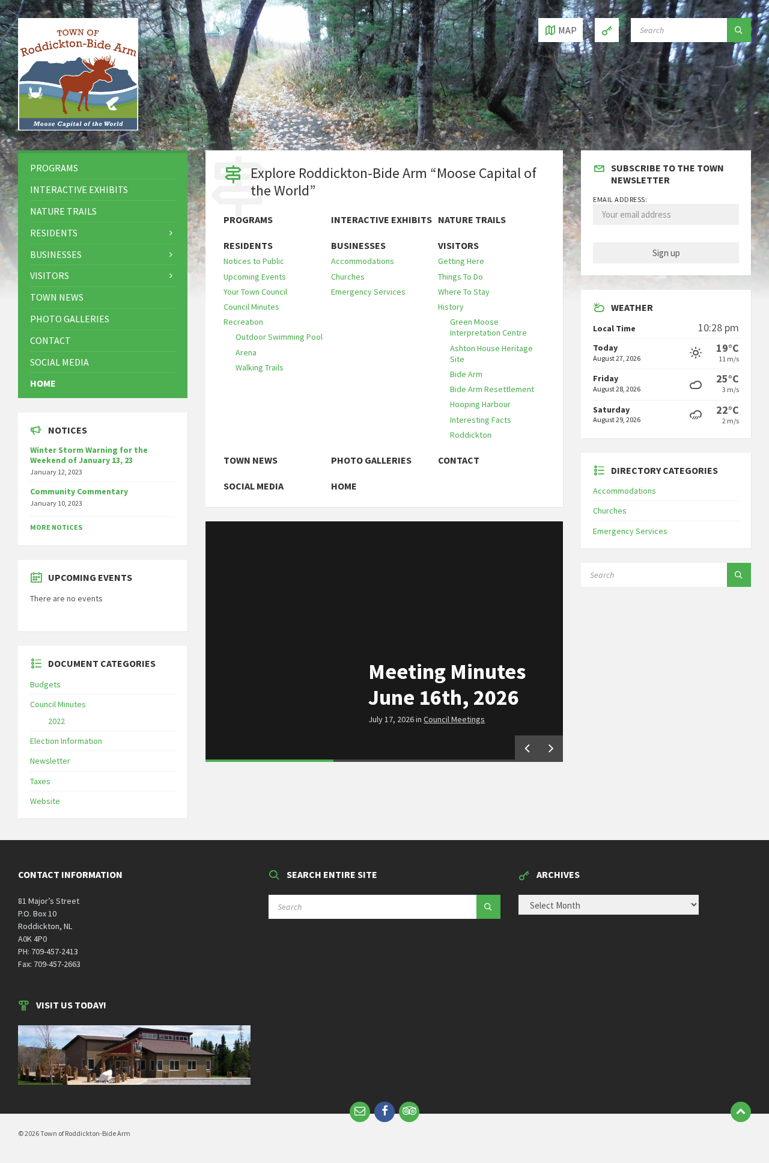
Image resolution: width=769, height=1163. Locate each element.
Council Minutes (58, 704)
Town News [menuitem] (250, 460)
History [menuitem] (451, 306)
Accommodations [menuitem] (362, 261)
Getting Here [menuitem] (461, 261)
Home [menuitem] (344, 486)
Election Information (66, 740)
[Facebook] (384, 1112)
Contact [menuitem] (458, 460)
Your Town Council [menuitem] (255, 291)
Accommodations (624, 490)
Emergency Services (630, 531)
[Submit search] (739, 30)
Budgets (45, 684)
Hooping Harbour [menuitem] (480, 404)
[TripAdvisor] (409, 1112)
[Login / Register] (607, 30)
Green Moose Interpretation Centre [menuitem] (488, 327)
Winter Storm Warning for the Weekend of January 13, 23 (89, 454)
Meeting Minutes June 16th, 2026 (447, 684)
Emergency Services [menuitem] (368, 291)
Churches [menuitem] (348, 276)
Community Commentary (79, 491)
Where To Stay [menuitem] (464, 291)
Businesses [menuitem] (358, 245)
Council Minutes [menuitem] (251, 306)
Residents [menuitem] (248, 245)
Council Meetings (454, 719)
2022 (56, 721)
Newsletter (50, 760)
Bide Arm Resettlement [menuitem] (492, 389)
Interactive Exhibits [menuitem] (381, 220)
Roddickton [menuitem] (470, 434)
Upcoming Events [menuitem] (254, 276)
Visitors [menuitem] (458, 245)
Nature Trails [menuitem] (472, 220)
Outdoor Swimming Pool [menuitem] (279, 336)
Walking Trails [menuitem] (260, 367)
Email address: (620, 199)
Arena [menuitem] (246, 352)
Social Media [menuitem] (253, 486)
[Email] (360, 1112)
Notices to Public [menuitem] (253, 261)
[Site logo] (78, 127)
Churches (610, 510)
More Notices (56, 527)
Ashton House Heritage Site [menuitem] (491, 353)
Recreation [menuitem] (243, 321)
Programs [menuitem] (248, 220)
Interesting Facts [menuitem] (480, 419)
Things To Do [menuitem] (460, 276)
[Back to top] (741, 1112)
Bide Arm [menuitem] (466, 374)
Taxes (40, 781)
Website (45, 801)
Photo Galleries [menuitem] (371, 460)
